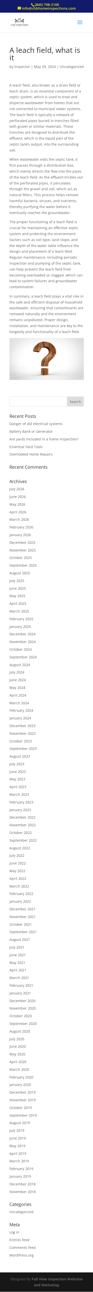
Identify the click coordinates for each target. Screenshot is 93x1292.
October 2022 (20, 832)
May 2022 (17, 870)
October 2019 (20, 1107)
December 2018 (22, 1184)
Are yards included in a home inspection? (43, 439)
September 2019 (23, 1115)
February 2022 (21, 893)
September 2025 (23, 565)
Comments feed (22, 1247)
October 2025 (20, 557)
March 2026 (19, 519)
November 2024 (22, 641)
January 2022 (20, 901)
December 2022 (22, 817)
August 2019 (19, 1122)
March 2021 (19, 977)
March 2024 (19, 703)
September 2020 (23, 1023)
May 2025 (17, 595)
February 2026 (21, 527)
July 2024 (16, 672)
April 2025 (17, 603)
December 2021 (22, 909)
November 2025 (22, 550)
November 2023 (22, 733)
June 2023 (17, 771)
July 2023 (16, 764)
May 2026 (17, 504)
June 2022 (17, 863)
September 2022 (23, 840)
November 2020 (22, 1008)
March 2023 (19, 794)
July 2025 (16, 580)
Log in (14, 1232)
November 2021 (22, 916)
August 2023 (19, 756)
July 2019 (16, 1130)
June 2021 (17, 955)
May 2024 (17, 687)
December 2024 (22, 634)
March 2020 (19, 1069)
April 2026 (17, 512)
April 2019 (17, 1153)
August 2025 (19, 573)
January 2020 (20, 1084)
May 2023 (17, 779)
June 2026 (17, 496)
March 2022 (19, 886)
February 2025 (21, 618)
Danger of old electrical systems (35, 423)
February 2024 (21, 710)
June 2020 (17, 1046)
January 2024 (20, 718)
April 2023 (17, 786)
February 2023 (21, 802)
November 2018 (22, 1191)
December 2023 (22, 725)
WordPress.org (21, 1255)
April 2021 (17, 970)
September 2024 (23, 657)
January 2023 (20, 809)
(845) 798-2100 (47, 4)
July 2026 (16, 489)
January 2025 (20, 626)
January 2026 (20, 534)
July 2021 (16, 947)
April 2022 (17, 878)
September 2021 (23, 931)
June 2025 (17, 588)
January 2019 (20, 1176)
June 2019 (17, 1138)
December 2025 (22, 542)
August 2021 (19, 939)
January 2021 (20, 993)
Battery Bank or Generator (31, 431)
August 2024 (19, 664)
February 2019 (21, 1168)
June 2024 (17, 679)
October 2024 (20, 649)
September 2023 (23, 748)
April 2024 (17, 695)
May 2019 (17, 1145)
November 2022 (22, 825)
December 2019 (22, 1092)
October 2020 (20, 1016)
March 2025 (19, 611)
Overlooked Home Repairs (31, 454)
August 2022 (19, 848)
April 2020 (17, 1061)
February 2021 (21, 985)
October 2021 (20, 924)
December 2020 (22, 1000)
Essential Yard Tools (26, 446)
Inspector (22, 66)
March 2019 (19, 1161)
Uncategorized (72, 66)
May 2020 (17, 1054)
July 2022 (16, 855)
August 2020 (19, 1031)
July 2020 (16, 1039)
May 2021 (17, 962)
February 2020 (21, 1077)
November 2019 (22, 1100)
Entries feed (19, 1239)
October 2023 (20, 741)
